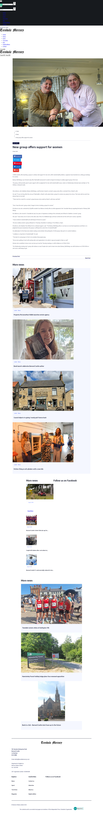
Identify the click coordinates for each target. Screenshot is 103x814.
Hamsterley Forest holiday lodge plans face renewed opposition (43, 676)
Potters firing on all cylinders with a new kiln (28, 469)
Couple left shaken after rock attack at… (37, 550)
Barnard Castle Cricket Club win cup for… (37, 530)
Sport (4, 38)
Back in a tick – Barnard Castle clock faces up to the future (41, 725)
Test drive (5, 40)
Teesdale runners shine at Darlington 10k (35, 628)
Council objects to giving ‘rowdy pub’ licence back (30, 417)
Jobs (4, 42)
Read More (30, 511)
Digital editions (6, 44)
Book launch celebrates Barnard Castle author (29, 366)
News (4, 36)
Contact (5, 46)
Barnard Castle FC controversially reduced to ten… (39, 570)
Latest (15, 310)
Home (4, 34)
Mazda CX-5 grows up (35, 506)
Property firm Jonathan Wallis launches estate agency (31, 315)
